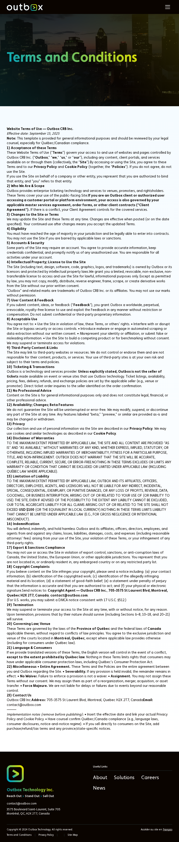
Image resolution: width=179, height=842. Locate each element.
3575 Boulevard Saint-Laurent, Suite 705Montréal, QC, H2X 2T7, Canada (33, 811)
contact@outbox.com (22, 803)
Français (167, 829)
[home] (24, 7)
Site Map (73, 835)
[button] (167, 7)
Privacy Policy (46, 835)
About (100, 777)
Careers (150, 777)
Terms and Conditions (19, 835)
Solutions (124, 777)
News (99, 788)
